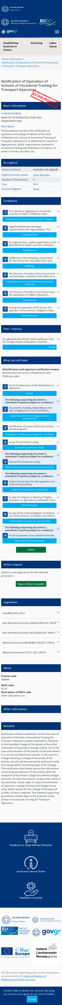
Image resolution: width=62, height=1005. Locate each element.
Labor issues (53, 44)
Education (16, 59)
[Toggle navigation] (57, 32)
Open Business (41, 174)
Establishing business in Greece (10, 46)
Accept (32, 999)
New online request (31, 584)
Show (36, 189)
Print (31, 550)
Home (5, 59)
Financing (37, 43)
